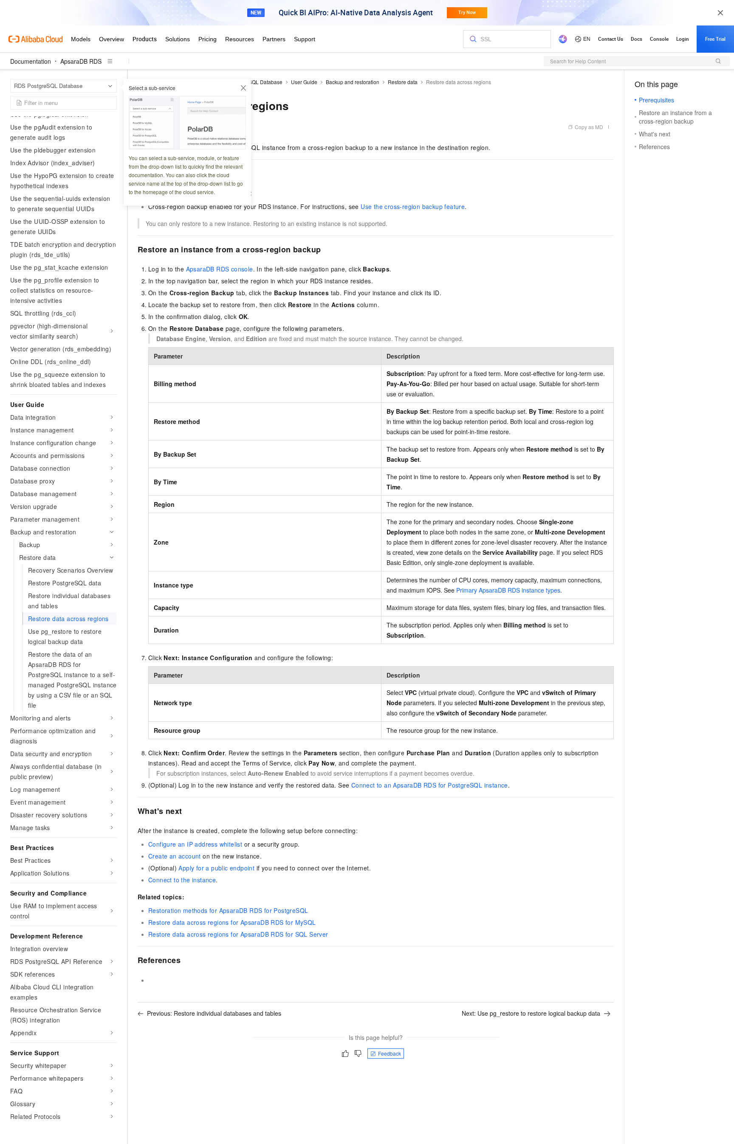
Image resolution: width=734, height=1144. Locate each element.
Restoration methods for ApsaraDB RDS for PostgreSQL (228, 910)
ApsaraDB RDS (81, 61)
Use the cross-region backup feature (413, 206)
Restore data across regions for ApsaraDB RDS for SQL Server (238, 934)
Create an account (174, 856)
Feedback (389, 1053)
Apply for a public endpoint (216, 868)
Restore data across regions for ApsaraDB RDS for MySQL (232, 922)
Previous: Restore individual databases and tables (214, 1013)
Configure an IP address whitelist (195, 844)
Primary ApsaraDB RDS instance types (508, 590)
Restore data (403, 81)
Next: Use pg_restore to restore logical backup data (531, 1013)
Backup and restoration (352, 81)
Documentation (30, 61)
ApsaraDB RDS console (219, 269)
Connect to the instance (182, 880)
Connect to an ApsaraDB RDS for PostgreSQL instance (429, 785)
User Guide (304, 81)
